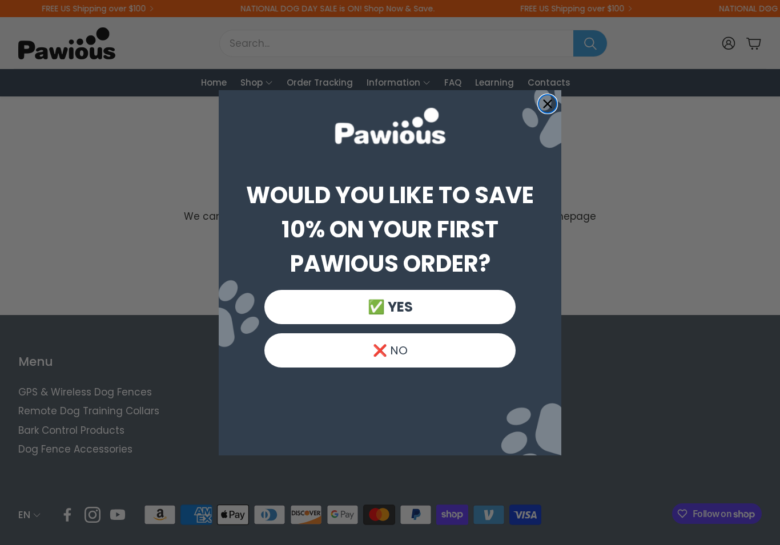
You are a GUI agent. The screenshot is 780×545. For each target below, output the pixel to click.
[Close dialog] (547, 104)
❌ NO (390, 350)
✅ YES (390, 306)
